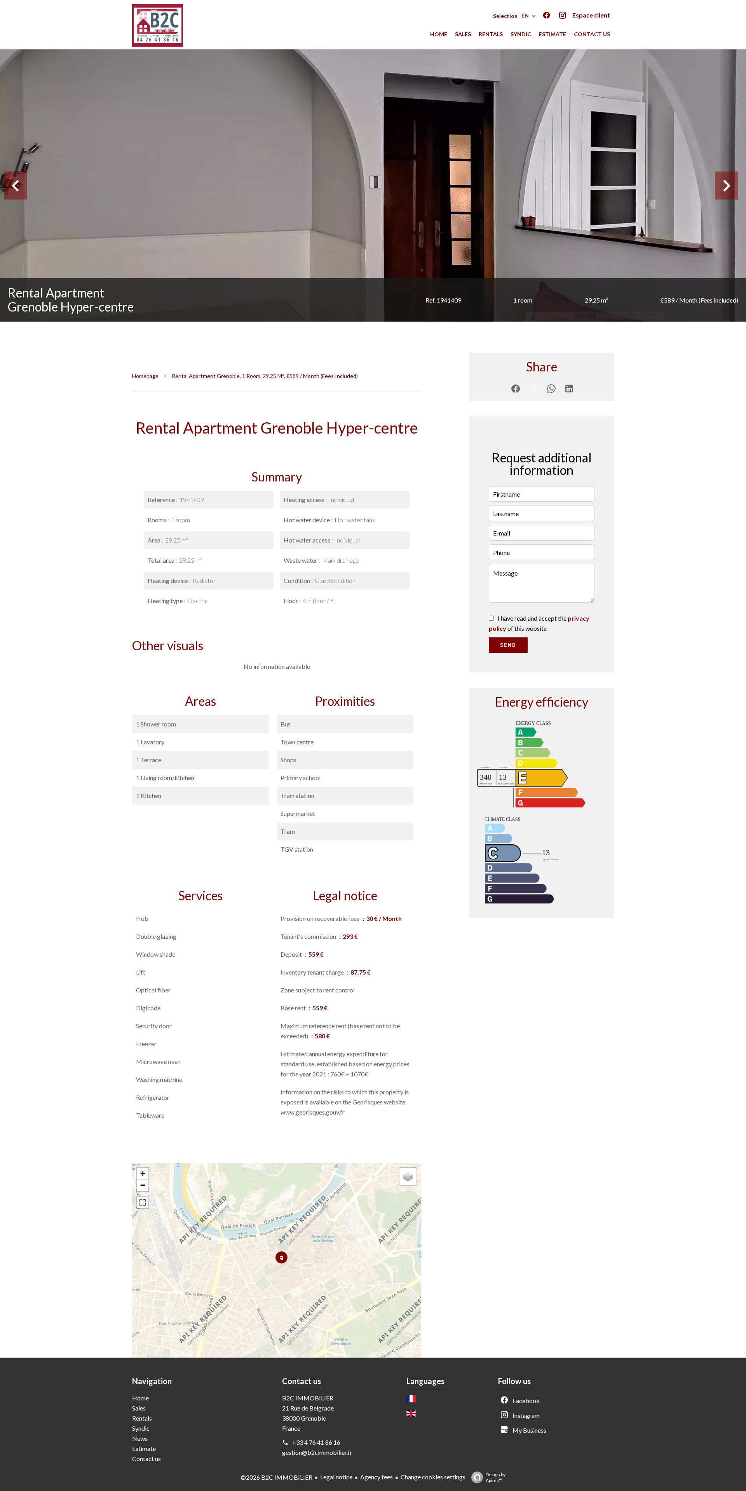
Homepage (145, 376)
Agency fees (376, 1476)
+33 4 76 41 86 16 (316, 1442)
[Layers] (408, 1176)
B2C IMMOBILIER (307, 1398)
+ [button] (142, 1173)
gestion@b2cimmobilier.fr (317, 1452)
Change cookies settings (433, 1476)
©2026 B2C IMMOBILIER (276, 1477)
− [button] (142, 1185)
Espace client (591, 15)
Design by (495, 1477)
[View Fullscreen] (142, 1202)
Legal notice (336, 1476)
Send (508, 645)
